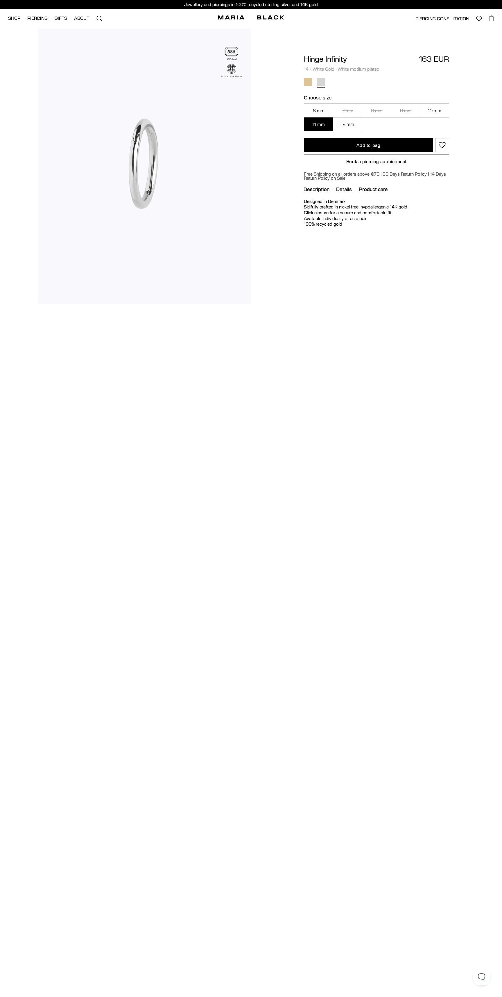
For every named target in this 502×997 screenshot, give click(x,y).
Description (317, 189)
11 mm (319, 124)
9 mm (406, 110)
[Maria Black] (251, 17)
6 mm (318, 110)
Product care (373, 189)
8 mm (377, 110)
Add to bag (368, 145)
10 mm (434, 110)
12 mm (347, 124)
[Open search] (99, 18)
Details (344, 189)
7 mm (347, 110)
